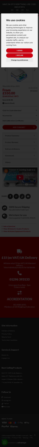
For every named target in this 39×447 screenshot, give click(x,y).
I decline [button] (19, 55)
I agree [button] (19, 51)
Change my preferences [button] (19, 60)
